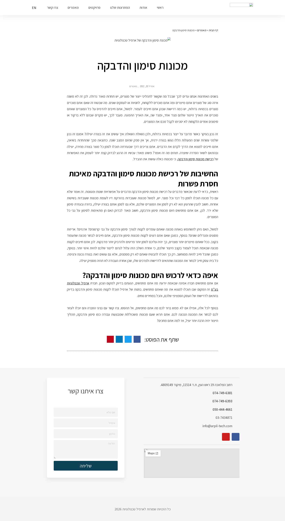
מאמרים (73, 7)
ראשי (160, 7)
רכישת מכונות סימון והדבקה (195, 159)
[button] (137, 339)
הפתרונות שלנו (120, 7)
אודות (143, 7)
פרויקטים (94, 7)
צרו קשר (52, 7)
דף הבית (213, 30)
